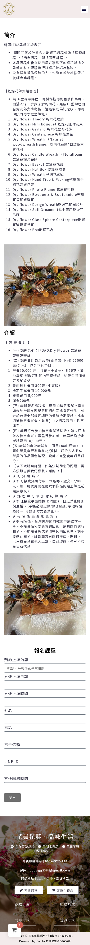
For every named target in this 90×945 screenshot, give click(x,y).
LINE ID (11, 761)
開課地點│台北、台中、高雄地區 (45, 878)
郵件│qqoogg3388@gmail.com (45, 870)
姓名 (8, 711)
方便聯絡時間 (16, 778)
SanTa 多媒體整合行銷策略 (54, 941)
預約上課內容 (16, 660)
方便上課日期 (16, 677)
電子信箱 (12, 744)
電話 (8, 728)
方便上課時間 (16, 694)
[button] (84, 9)
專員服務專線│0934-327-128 (45, 861)
